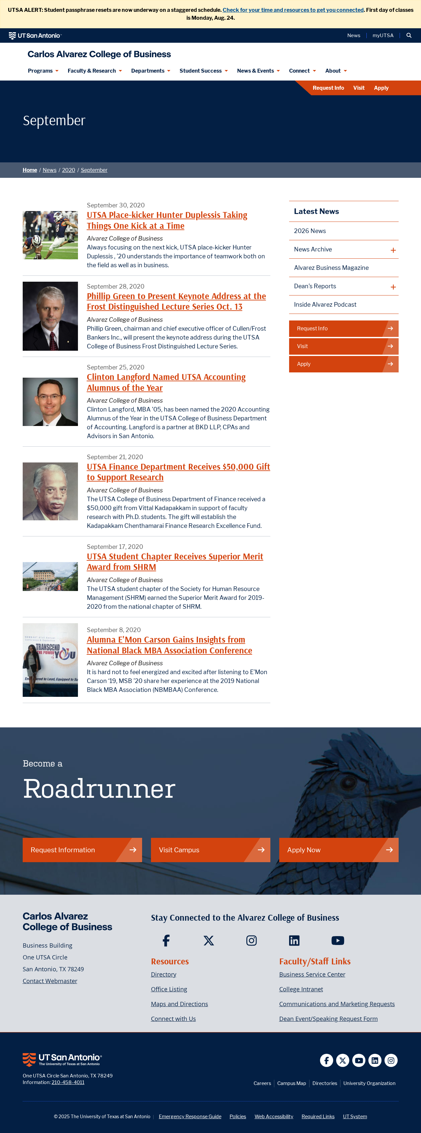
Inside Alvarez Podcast (325, 304)
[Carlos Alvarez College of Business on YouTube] (338, 943)
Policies (238, 1116)
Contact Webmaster (50, 981)
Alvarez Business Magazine (331, 267)
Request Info (328, 88)
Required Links (318, 1116)
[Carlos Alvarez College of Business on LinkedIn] (295, 943)
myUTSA (383, 35)
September (94, 170)
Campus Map (291, 1083)
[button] (409, 35)
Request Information (63, 850)
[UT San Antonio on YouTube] (359, 1060)
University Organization (369, 1083)
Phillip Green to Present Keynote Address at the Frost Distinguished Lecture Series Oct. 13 (176, 301)
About (333, 71)
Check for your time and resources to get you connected (293, 10)
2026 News (310, 230)
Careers (262, 1083)
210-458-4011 (68, 1082)
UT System (355, 1116)
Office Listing (169, 989)
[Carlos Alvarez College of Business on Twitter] (210, 943)
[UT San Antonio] (35, 35)
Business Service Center (312, 974)
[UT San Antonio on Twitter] (343, 1060)
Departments (147, 71)
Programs (40, 71)
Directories (324, 1083)
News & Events (255, 71)
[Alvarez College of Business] (98, 52)
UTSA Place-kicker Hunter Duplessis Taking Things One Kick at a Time (167, 220)
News (353, 35)
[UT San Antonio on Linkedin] (375, 1060)
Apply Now (304, 850)
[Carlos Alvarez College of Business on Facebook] (167, 943)
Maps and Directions (179, 1004)
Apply (381, 88)
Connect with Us (173, 1019)
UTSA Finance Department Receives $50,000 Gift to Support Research (178, 471)
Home (30, 170)
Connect (299, 71)
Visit (359, 88)
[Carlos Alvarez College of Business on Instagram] (253, 943)
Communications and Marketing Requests (337, 1004)
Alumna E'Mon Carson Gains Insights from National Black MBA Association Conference (169, 644)
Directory (163, 974)
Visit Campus (179, 850)
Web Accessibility (274, 1116)
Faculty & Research (92, 71)
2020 (68, 170)
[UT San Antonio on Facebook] (327, 1060)
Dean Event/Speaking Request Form (328, 1019)
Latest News (316, 211)
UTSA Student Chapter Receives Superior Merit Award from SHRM (175, 561)
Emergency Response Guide (190, 1116)
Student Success (201, 71)
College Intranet (301, 989)
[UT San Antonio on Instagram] (391, 1060)
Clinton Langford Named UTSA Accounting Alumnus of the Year (166, 382)
